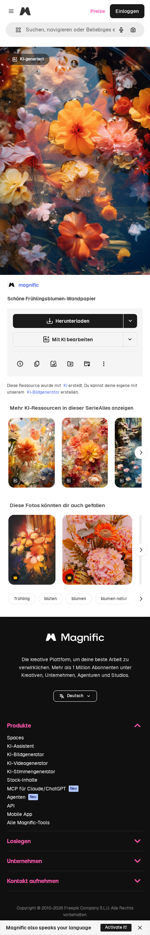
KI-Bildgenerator (43, 392)
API (11, 806)
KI (65, 385)
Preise (97, 11)
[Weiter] (141, 453)
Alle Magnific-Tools (28, 822)
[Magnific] (75, 639)
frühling (22, 598)
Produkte (19, 725)
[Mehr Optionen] (104, 364)
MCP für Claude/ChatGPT (42, 789)
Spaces (15, 738)
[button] (75, 696)
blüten (50, 598)
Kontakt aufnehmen (33, 880)
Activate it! (116, 927)
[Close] (140, 927)
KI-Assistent (20, 746)
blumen (79, 598)
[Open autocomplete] (15, 29)
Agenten (22, 797)
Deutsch (75, 696)
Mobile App (19, 814)
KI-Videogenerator (27, 763)
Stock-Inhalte (22, 780)
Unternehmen (24, 860)
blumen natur (114, 598)
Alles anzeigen (116, 408)
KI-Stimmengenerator (31, 771)
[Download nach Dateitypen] (130, 321)
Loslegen (19, 841)
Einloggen (127, 11)
